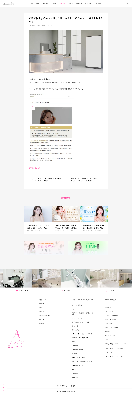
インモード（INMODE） (111, 315)
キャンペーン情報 (68, 230)
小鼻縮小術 (75, 373)
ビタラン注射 (108, 323)
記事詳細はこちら (34, 168)
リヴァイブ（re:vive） (111, 319)
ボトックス (75, 309)
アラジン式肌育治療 (110, 299)
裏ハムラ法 (75, 326)
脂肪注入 (74, 341)
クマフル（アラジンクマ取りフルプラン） (82, 300)
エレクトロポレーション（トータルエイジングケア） (115, 344)
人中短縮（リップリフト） (79, 365)
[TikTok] (3, 387)
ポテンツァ (108, 307)
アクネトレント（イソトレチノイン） (115, 348)
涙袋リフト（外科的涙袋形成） (80, 337)
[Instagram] (3, 384)
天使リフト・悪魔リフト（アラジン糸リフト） (82, 313)
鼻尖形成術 (75, 377)
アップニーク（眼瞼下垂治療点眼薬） (82, 361)
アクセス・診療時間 (75, 3)
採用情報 (98, 3)
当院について (35, 3)
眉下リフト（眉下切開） (78, 357)
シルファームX (109, 311)
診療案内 (45, 3)
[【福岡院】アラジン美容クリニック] (9, 3)
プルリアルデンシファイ (111, 327)
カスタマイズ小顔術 (77, 318)
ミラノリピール (109, 339)
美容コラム (88, 3)
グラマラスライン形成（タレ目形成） (82, 334)
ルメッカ (107, 303)
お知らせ (62, 3)
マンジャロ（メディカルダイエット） (115, 356)
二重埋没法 (75, 345)
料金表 (54, 3)
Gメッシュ (75, 369)
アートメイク (108, 352)
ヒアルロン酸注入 (77, 305)
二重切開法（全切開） (78, 349)
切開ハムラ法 (75, 330)
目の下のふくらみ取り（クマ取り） (82, 322)
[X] (3, 390)
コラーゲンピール (110, 335)
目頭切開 (74, 353)
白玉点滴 (107, 331)
